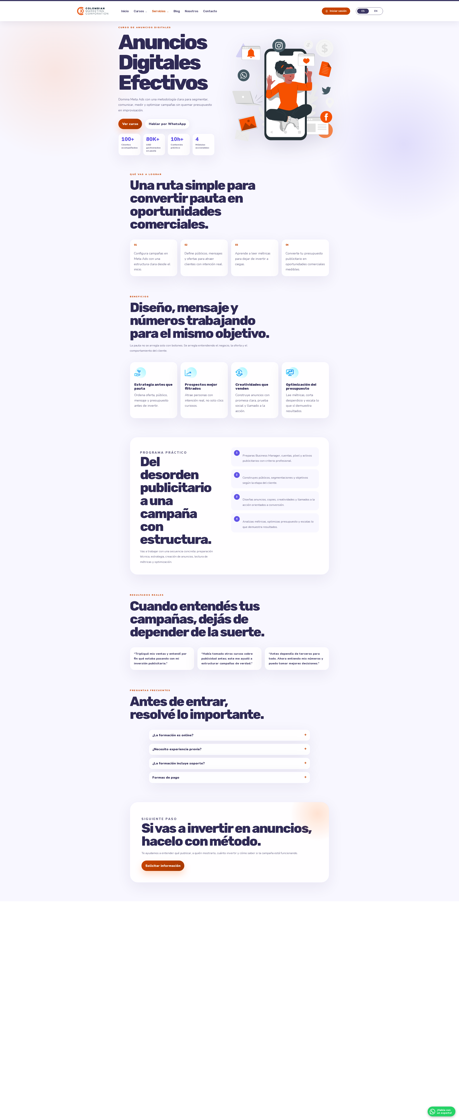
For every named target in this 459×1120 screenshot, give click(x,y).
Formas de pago (165, 777)
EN (375, 11)
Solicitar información (163, 866)
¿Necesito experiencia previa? (177, 749)
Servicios (160, 11)
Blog (177, 11)
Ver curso (130, 124)
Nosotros (191, 11)
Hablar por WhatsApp (167, 124)
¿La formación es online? (172, 735)
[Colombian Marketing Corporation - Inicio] (93, 11)
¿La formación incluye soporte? (178, 763)
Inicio (125, 11)
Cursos (140, 11)
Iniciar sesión (338, 11)
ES (363, 11)
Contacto (210, 11)
